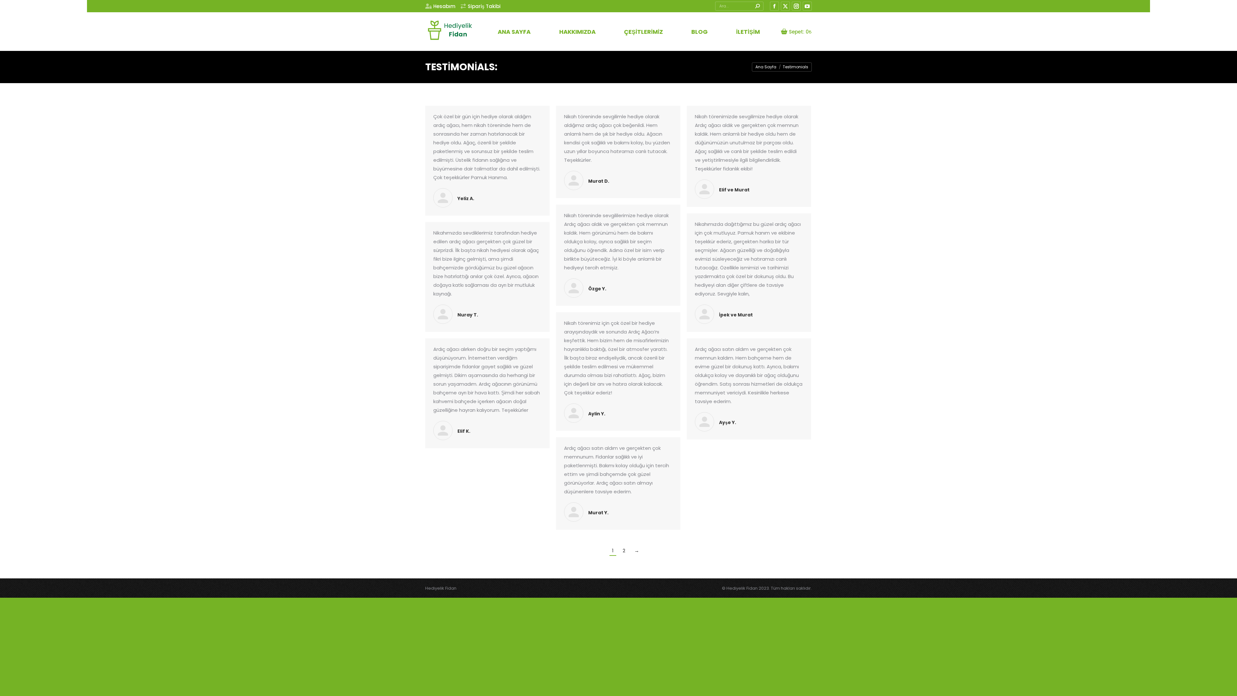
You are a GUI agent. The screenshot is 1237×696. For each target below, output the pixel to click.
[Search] (757, 6)
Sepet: (800, 32)
